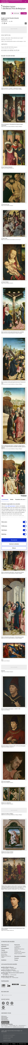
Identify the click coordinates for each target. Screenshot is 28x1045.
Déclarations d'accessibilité (8, 1036)
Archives (16, 950)
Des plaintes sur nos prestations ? (9, 1035)
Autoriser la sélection (14, 544)
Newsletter (6, 1022)
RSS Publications (4, 1019)
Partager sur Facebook (2, 23)
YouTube (7, 1005)
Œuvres (26, 23)
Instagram (12, 1005)
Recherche (17, 945)
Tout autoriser (14, 540)
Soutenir (16, 958)
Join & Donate (16, 13)
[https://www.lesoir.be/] (15, 984)
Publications (16, 947)
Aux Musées (4, 952)
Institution (3, 960)
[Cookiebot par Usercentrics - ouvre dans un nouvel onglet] (21, 496)
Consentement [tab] (4, 499)
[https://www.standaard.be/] (23, 985)
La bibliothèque (17, 946)
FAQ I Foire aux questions (5, 945)
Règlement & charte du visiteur (6, 957)
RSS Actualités (4, 1018)
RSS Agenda (4, 1016)
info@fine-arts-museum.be (18, 1026)
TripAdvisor (3, 1009)
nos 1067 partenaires (10, 506)
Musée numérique (18, 953)
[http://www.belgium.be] (9, 986)
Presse (16, 960)
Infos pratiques (5, 948)
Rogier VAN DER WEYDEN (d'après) (9, 48)
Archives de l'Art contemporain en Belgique (19, 952)
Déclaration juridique (7, 1038)
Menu (3, 13)
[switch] (25, 526)
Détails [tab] (11, 499)
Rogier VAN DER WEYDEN (8, 55)
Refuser (14, 548)
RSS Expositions (4, 1017)
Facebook (3, 1005)
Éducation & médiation (20, 956)
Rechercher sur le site (2, 995)
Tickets (24, 13)
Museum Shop (4, 955)
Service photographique (19, 948)
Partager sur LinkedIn (4, 23)
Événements (3, 953)
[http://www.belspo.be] (3, 986)
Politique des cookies (7, 1040)
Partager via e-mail (6, 23)
